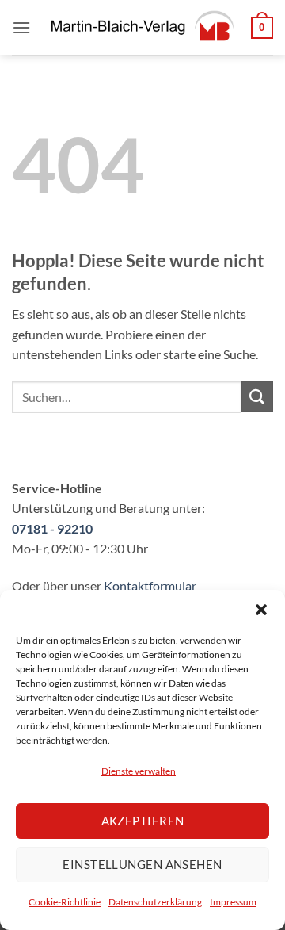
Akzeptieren (142, 820)
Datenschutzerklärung (155, 902)
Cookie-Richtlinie (64, 902)
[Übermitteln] (257, 396)
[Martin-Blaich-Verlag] (141, 27)
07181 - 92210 (52, 528)
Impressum (233, 902)
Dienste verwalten (138, 771)
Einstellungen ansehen (142, 864)
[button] (261, 610)
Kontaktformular (150, 585)
